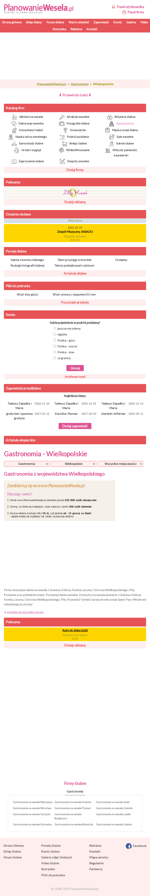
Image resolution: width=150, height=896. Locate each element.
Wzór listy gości (27, 294)
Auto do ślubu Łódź (75, 630)
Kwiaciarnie (78, 130)
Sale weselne (125, 136)
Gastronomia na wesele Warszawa (32, 802)
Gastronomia (79, 84)
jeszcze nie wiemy (69, 328)
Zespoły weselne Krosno (75, 236)
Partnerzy (96, 869)
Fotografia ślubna (77, 123)
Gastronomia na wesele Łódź (112, 802)
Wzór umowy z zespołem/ (74, 294)
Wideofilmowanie (78, 150)
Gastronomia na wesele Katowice (32, 824)
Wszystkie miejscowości (120, 463)
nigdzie (62, 334)
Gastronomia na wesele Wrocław (32, 808)
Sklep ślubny (12, 851)
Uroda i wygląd (31, 150)
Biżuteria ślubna (124, 116)
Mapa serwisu (98, 857)
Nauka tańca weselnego (31, 136)
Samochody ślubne (31, 143)
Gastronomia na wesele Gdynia (114, 824)
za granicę (64, 358)
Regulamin (96, 863)
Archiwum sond (75, 376)
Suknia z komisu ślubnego (27, 259)
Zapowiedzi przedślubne (23, 388)
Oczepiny (121, 259)
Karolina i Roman (75, 413)
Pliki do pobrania (18, 286)
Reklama (95, 845)
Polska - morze (67, 346)
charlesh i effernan (122, 413)
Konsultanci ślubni (31, 130)
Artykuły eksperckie (20, 440)
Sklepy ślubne (78, 143)
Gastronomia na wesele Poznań (72, 808)
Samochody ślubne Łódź (75, 636)
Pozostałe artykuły (75, 302)
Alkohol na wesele (31, 116)
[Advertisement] (75, 56)
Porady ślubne (16, 251)
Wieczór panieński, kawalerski (124, 152)
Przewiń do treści (75, 95)
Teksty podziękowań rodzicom (74, 265)
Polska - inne (65, 352)
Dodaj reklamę (75, 202)
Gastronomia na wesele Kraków (72, 802)
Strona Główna (14, 845)
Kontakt (94, 851)
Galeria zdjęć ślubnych (56, 857)
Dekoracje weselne (31, 123)
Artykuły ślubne (75, 273)
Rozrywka (48, 869)
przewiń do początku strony (25, 612)
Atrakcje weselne (78, 116)
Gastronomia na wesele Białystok (73, 824)
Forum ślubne (13, 857)
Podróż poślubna (78, 136)
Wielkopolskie (73, 463)
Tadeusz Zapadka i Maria (28, 406)
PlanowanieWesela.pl (51, 84)
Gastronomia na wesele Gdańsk (114, 808)
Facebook (139, 845)
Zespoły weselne (78, 161)
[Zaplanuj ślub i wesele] (40, 8)
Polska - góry (66, 340)
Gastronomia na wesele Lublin (113, 814)
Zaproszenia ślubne (31, 161)
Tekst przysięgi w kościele (74, 259)
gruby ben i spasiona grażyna (28, 416)
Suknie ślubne (125, 143)
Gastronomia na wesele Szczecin (31, 814)
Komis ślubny (50, 851)
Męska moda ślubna (125, 130)
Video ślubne (50, 863)
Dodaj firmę (75, 170)
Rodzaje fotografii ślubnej (27, 265)
